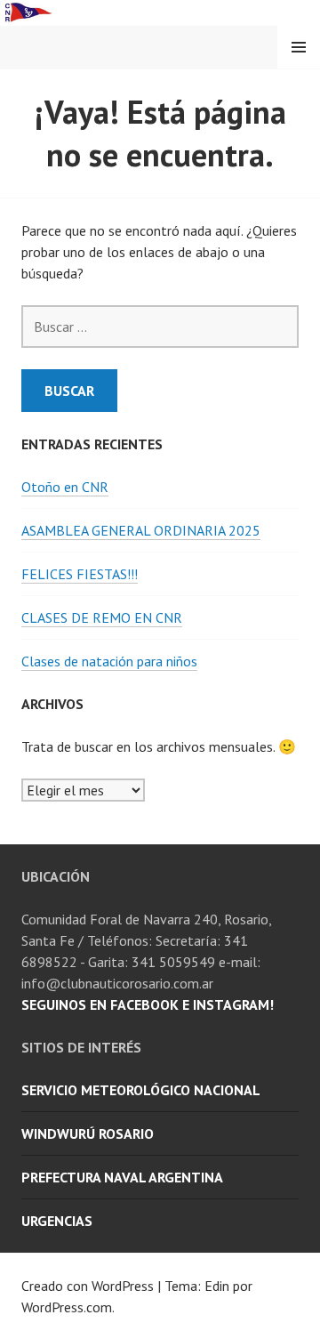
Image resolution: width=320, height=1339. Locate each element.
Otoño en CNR (64, 487)
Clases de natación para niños (109, 661)
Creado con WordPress (87, 1286)
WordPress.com (66, 1307)
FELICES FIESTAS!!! (79, 574)
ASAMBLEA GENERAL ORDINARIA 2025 (140, 530)
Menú (298, 47)
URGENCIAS (56, 1221)
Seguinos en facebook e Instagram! (147, 1004)
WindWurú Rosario (87, 1133)
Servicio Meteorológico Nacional (140, 1090)
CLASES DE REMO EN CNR (101, 617)
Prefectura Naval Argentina (122, 1177)
